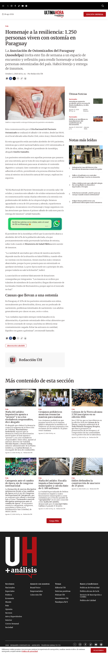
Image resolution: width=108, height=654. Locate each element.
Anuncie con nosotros (40, 584)
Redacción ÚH (30, 360)
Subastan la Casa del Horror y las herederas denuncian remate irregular (87, 168)
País (6, 26)
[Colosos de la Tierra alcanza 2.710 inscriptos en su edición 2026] (87, 397)
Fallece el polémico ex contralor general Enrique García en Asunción (86, 176)
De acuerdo (98, 650)
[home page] (54, 14)
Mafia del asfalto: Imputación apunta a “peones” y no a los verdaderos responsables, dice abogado (19, 417)
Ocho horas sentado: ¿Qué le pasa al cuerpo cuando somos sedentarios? (86, 194)
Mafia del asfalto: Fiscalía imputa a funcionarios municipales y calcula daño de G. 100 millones (53, 484)
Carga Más (54, 521)
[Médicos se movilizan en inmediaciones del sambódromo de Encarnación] (98, 119)
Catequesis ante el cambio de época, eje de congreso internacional (19, 483)
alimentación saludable (16, 346)
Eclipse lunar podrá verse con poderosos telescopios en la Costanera (87, 202)
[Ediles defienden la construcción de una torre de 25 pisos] (87, 466)
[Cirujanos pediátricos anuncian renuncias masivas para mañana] (54, 397)
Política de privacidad (30, 651)
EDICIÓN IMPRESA (94, 14)
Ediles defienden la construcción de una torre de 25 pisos (86, 483)
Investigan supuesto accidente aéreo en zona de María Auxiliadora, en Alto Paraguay (79, 104)
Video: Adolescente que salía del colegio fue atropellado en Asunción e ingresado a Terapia (87, 185)
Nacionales (73, 99)
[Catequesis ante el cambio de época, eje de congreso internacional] (20, 466)
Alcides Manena (85, 110)
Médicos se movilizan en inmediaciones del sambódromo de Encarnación (78, 121)
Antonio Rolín (86, 127)
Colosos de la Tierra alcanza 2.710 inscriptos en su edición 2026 (87, 414)
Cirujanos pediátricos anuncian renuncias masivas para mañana (50, 414)
